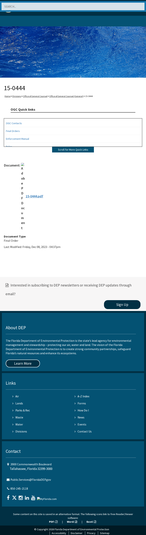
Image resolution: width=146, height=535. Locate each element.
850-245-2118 (19, 488)
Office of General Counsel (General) (66, 96)
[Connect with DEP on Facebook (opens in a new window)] (8, 496)
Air (17, 396)
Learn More (23, 363)
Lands (19, 403)
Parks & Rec (22, 410)
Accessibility (59, 533)
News (81, 417)
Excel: (90, 521)
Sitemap (105, 533)
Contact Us (85, 431)
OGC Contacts (14, 123)
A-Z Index (83, 396)
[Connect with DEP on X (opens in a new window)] (15, 496)
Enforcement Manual (17, 138)
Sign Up (122, 304)
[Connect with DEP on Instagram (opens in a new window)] (21, 496)
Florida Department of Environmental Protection (82, 529)
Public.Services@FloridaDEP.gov (30, 479)
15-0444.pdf (34, 196)
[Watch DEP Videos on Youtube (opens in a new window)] (33, 496)
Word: (71, 521)
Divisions (16, 96)
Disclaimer (77, 533)
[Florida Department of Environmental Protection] (12, 22)
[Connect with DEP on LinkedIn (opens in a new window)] (27, 496)
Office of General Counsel (35, 96)
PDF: (52, 521)
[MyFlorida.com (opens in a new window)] (47, 497)
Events (82, 424)
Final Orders (13, 131)
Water (19, 424)
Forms (82, 403)
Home (7, 96)
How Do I (83, 410)
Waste (19, 417)
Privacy (91, 533)
